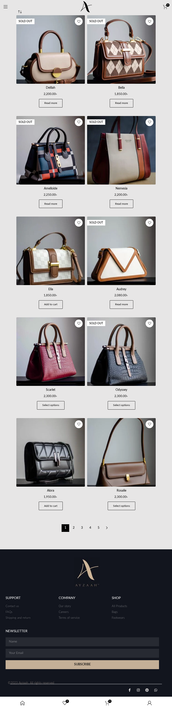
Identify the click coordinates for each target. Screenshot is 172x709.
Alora (50, 490)
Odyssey (121, 389)
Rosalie (121, 490)
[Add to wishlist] (79, 21)
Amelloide (50, 188)
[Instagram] (138, 690)
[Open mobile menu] (5, 6)
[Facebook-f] (129, 690)
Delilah (50, 87)
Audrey (121, 289)
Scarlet (50, 389)
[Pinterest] (147, 690)
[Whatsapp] (155, 690)
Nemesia (121, 188)
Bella (121, 87)
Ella (50, 289)
